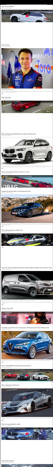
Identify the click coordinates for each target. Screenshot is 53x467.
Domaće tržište (8, 462)
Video (7, 173)
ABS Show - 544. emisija (7, 308)
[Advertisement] (13, 33)
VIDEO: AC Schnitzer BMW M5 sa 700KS (10, 424)
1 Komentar (9, 329)
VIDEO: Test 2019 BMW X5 (7, 6)
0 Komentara (9, 46)
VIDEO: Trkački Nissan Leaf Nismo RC (10, 385)
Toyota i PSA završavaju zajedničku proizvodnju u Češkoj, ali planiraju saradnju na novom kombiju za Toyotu (26, 267)
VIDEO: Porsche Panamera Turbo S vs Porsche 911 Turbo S (15, 172)
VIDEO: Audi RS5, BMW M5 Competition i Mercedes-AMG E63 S (16, 366)
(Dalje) (2, 93)
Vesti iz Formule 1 (5, 45)
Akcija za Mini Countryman (7, 461)
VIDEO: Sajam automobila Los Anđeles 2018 (11, 230)
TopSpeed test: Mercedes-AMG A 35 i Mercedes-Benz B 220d (15, 191)
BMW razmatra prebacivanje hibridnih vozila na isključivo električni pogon (18, 134)
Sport (7, 46)
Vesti (7, 135)
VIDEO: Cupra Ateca (6, 97)
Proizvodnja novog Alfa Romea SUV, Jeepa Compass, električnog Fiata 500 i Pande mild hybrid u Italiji (25, 327)
